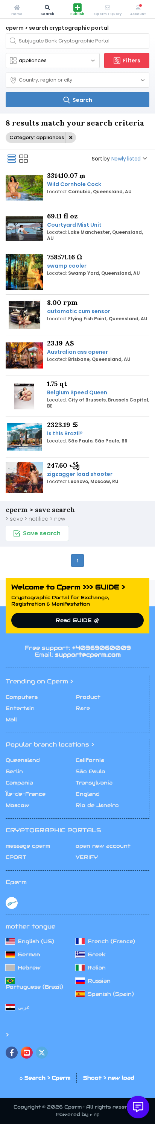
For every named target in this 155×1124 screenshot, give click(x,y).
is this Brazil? (65, 433)
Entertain (20, 708)
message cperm (28, 845)
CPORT (16, 857)
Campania (19, 782)
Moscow (17, 805)
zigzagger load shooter (79, 474)
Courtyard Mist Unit (74, 225)
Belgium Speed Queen (77, 392)
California (90, 760)
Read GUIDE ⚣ (77, 620)
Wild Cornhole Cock (74, 184)
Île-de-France (26, 794)
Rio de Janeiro (97, 805)
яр (96, 1114)
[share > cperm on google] (27, 1053)
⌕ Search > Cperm (45, 1077)
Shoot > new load (108, 1077)
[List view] (12, 158)
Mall (11, 719)
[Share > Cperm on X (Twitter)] (42, 1053)
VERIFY (87, 857)
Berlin (14, 771)
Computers (22, 697)
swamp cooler (67, 266)
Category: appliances (36, 137)
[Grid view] (24, 158)
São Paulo (90, 771)
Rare (83, 708)
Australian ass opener (77, 352)
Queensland (23, 760)
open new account (103, 845)
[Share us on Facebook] (12, 1053)
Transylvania (94, 782)
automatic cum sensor (78, 311)
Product (88, 697)
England (88, 794)
